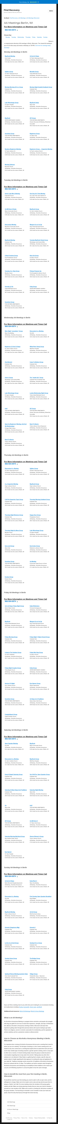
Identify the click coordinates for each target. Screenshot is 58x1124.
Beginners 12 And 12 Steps (12, 346)
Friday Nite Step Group (36, 652)
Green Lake (33, 1007)
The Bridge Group (35, 958)
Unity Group (33, 286)
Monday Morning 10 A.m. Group (14, 87)
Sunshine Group (9, 133)
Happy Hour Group (35, 515)
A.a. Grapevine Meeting (11, 484)
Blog (8, 1113)
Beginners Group (35, 133)
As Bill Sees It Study (10, 209)
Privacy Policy (17, 1117)
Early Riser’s (33, 881)
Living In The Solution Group (13, 652)
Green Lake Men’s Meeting (12, 193)
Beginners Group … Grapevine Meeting (41, 149)
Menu (51, 11)
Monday (8, 37)
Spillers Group (9, 71)
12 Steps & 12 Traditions (37, 699)
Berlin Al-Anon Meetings (37, 1011)
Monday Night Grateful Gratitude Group (41, 87)
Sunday (45, 37)
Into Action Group (35, 546)
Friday (33, 37)
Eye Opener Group (35, 683)
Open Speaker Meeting (11, 743)
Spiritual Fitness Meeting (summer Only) (16, 974)
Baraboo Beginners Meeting (13, 149)
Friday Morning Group (11, 637)
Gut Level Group (9, 546)
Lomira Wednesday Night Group (39, 393)
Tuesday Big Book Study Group (39, 240)
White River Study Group (37, 346)
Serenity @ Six (9, 286)
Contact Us (9, 1119)
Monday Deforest (10, 164)
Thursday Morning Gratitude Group (40, 499)
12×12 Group (33, 912)
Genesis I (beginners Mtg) (12, 927)
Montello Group (34, 71)
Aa (5, 805)
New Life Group (34, 255)
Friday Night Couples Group (13, 668)
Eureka (21, 1007)
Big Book (7, 118)
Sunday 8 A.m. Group (36, 943)
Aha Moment (8, 362)
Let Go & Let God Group (12, 943)
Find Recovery (12, 10)
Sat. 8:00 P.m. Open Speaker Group (40, 774)
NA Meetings (11, 1105)
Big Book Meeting (10, 56)
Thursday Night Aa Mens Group (14, 530)
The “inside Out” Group (36, 377)
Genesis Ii (32, 927)
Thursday (28, 37)
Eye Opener (8, 852)
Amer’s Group (9, 377)
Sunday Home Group (11, 958)
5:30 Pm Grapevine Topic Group (14, 499)
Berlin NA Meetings (25, 1011)
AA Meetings (22, 18)
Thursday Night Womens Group (14, 515)
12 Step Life (49, 1117)
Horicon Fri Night (10, 683)
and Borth (39, 1007)
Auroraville (26, 1007)
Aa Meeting (33, 561)
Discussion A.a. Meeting (37, 331)
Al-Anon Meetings (12, 1109)
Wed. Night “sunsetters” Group (14, 331)
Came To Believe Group (36, 362)
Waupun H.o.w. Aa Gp (36, 224)
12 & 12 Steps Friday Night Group (14, 606)
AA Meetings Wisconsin (33, 18)
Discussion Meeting (10, 224)
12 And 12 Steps (34, 56)
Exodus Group (9, 577)
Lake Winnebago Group (11, 102)
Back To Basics (34, 424)
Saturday (39, 37)
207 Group (33, 118)
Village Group (34, 974)
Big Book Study (34, 102)
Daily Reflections (34, 606)
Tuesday (13, 37)
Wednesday (21, 37)
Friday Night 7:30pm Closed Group (40, 637)
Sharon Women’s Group (37, 836)
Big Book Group (34, 209)
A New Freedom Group (11, 255)
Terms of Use (24, 1117)
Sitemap (31, 1117)
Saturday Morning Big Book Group (15, 836)
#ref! (6, 408)
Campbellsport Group (11, 714)
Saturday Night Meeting (36, 790)
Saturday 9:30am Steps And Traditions (16, 790)
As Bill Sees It (34, 821)
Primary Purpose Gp (35, 271)
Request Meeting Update (39, 1117)
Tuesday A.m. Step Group (12, 271)
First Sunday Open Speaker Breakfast (40, 896)
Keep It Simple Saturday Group (14, 774)
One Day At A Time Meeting (37, 193)
